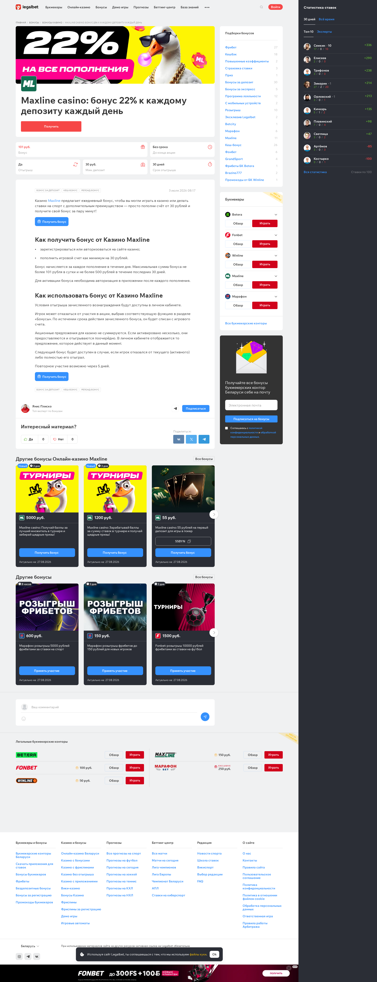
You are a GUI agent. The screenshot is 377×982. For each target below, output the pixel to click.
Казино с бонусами (75, 860)
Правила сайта (254, 867)
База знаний (190, 7)
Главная (21, 22)
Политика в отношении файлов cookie (260, 897)
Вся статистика (315, 172)
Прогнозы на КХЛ (119, 888)
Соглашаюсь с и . (253, 432)
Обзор (238, 223)
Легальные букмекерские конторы (42, 742)
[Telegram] (27, 956)
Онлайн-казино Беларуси (80, 853)
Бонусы (101, 7)
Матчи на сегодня (165, 860)
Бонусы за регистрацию (33, 895)
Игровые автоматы (75, 923)
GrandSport (251, 159)
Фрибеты (22, 881)
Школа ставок (208, 860)
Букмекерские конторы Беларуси (33, 855)
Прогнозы (141, 7)
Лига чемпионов (164, 867)
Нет (66, 439)
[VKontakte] (36, 956)
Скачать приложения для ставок (34, 865)
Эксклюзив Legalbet (251, 117)
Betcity (251, 124)
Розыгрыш (251, 110)
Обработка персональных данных (262, 907)
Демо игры (120, 7)
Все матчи (159, 853)
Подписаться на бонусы (251, 419)
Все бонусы (204, 459)
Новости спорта (209, 853)
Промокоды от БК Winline (251, 180)
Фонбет (251, 152)
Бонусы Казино (72, 895)
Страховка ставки (251, 68)
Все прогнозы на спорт (123, 853)
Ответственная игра (258, 916)
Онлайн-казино (78, 7)
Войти (275, 7)
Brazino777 (251, 173)
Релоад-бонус (90, 190)
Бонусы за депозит (251, 82)
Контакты (250, 860)
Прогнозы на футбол (121, 860)
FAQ (200, 881)
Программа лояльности (251, 96)
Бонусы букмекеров (31, 874)
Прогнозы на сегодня (122, 867)
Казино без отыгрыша (77, 874)
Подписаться (196, 408)
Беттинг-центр (164, 7)
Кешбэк (251, 54)
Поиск (261, 7)
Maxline (251, 138)
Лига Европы (161, 874)
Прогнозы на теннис (121, 881)
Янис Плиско (42, 406)
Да (36, 439)
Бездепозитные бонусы (33, 888)
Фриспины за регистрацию (81, 909)
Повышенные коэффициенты (251, 61)
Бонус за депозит (48, 190)
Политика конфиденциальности (259, 886)
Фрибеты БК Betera (251, 166)
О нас (247, 853)
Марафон (251, 131)
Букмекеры (53, 7)
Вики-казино (70, 888)
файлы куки (198, 954)
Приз (251, 75)
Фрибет (251, 47)
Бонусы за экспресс (251, 89)
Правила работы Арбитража (255, 925)
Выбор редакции (210, 874)
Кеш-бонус (70, 190)
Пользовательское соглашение (257, 876)
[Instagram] (19, 956)
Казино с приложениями (79, 881)
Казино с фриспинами (77, 867)
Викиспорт (205, 867)
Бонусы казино (52, 22)
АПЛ (155, 888)
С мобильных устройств (251, 103)
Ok (214, 954)
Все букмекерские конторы (246, 323)
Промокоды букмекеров (34, 902)
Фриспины (69, 902)
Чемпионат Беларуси (167, 881)
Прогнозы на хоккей (121, 874)
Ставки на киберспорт (168, 895)
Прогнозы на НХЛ (119, 895)
